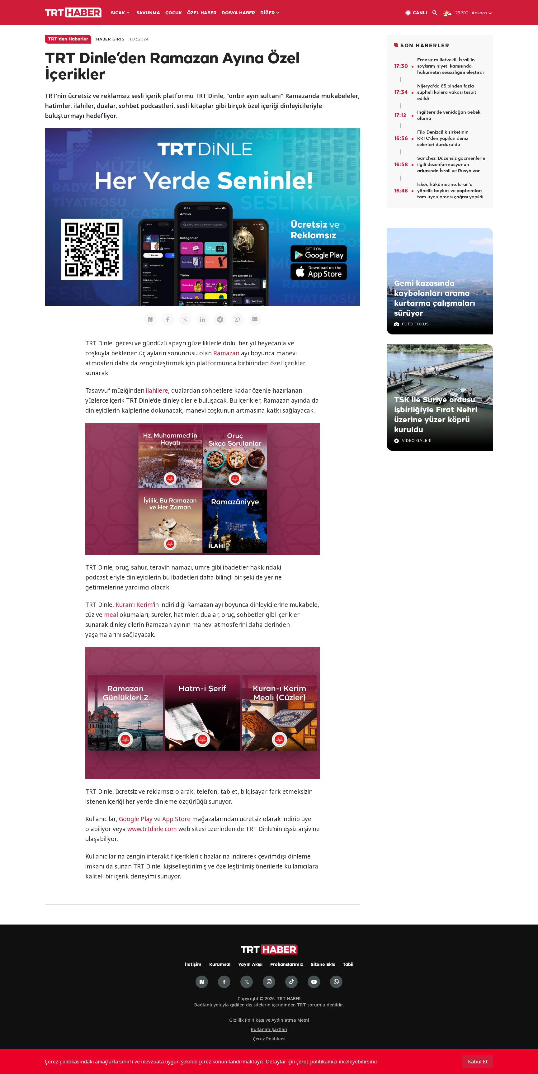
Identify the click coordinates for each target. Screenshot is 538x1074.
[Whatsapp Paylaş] (237, 319)
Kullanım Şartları (269, 1029)
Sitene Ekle (323, 965)
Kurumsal (219, 965)
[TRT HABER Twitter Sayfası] (246, 982)
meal (111, 615)
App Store (176, 819)
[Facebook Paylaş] (168, 319)
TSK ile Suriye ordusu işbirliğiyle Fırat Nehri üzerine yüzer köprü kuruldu (435, 415)
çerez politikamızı (316, 1061)
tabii (348, 965)
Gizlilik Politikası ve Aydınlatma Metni (269, 1020)
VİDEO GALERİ (417, 441)
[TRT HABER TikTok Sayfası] (291, 982)
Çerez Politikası (269, 1039)
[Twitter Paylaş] (185, 319)
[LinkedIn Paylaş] (202, 319)
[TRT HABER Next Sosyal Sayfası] (202, 982)
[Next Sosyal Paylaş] (150, 319)
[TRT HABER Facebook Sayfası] (224, 982)
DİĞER (267, 13)
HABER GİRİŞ (110, 39)
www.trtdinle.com (152, 829)
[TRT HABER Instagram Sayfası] (269, 982)
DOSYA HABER (238, 13)
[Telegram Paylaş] (220, 319)
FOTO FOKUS (415, 324)
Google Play (136, 819)
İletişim (193, 965)
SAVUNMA (148, 13)
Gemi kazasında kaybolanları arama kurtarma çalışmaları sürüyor (434, 299)
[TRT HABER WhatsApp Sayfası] (336, 982)
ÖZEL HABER (201, 13)
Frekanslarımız (286, 965)
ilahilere (157, 390)
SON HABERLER (425, 46)
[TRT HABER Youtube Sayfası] (314, 982)
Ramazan (226, 353)
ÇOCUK (173, 13)
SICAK (118, 13)
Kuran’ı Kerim (134, 605)
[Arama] (437, 13)
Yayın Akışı (250, 965)
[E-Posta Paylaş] (255, 319)
